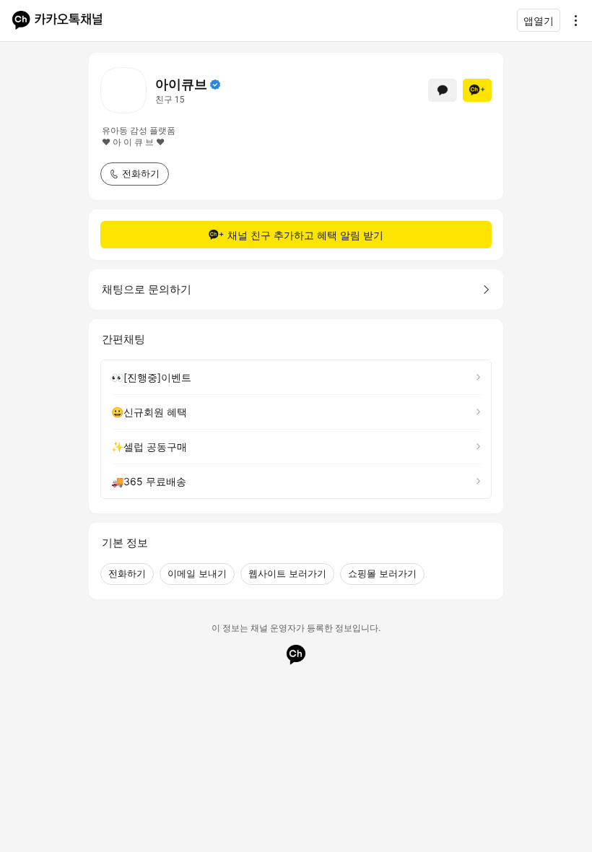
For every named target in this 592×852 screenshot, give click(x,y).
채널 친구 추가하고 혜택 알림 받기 (305, 235)
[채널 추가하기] (477, 90)
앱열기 (538, 20)
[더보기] (571, 20)
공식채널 (215, 84)
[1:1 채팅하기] (442, 90)
